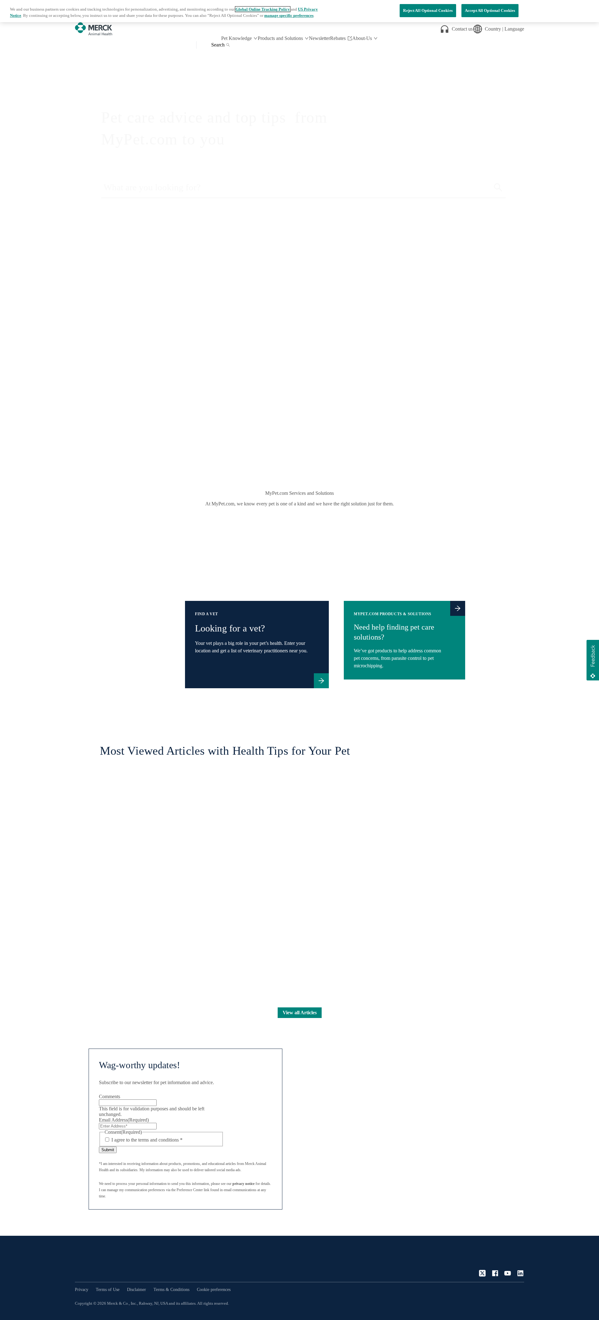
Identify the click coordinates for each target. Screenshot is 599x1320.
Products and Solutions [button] (280, 38)
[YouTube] (507, 1273)
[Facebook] (495, 1273)
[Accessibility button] (514, 1302)
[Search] (498, 187)
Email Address (124, 1120)
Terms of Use (107, 1289)
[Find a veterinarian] (321, 680)
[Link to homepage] (100, 1261)
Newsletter (319, 38)
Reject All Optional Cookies (428, 10)
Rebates (338, 38)
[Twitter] (482, 1273)
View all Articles (300, 1012)
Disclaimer (136, 1289)
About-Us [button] (362, 38)
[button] (593, 660)
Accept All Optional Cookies (490, 10)
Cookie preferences (214, 1289)
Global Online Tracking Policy (263, 9)
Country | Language (504, 29)
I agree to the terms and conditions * (147, 1139)
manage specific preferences (289, 15)
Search (218, 44)
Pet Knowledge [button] (236, 38)
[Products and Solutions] (457, 608)
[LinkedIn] (520, 1273)
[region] (299, 11)
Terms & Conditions (171, 1289)
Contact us (462, 29)
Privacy (81, 1289)
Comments (109, 1096)
